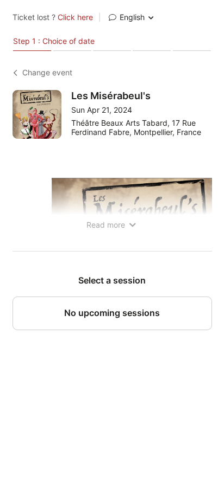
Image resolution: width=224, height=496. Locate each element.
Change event (47, 72)
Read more (106, 225)
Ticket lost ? (53, 17)
